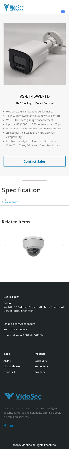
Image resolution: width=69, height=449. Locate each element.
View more (11, 202)
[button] (63, 11)
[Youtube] (11, 425)
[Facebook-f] (5, 425)
